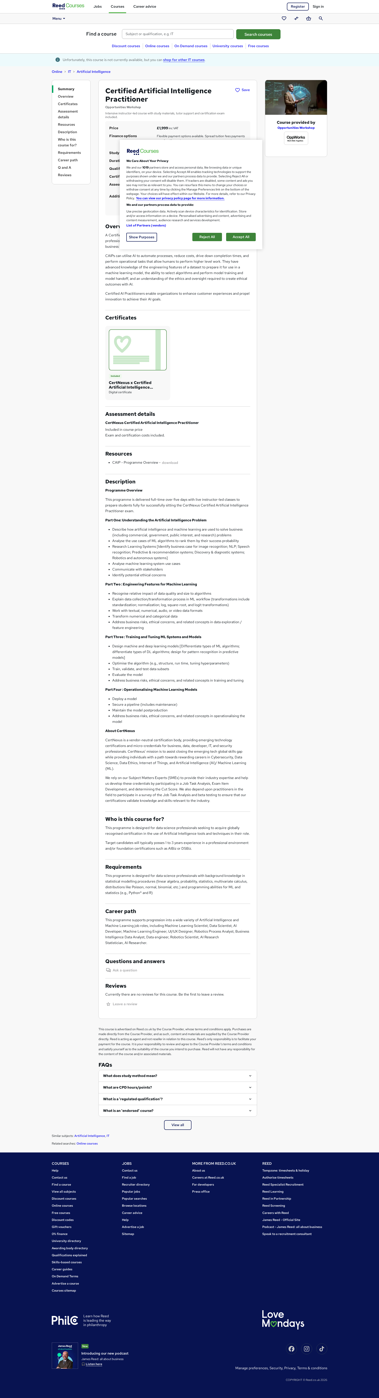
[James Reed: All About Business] (65, 1355)
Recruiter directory (136, 1184)
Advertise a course (65, 1283)
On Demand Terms (65, 1276)
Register (298, 6)
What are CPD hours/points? (127, 1087)
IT (69, 71)
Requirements (69, 152)
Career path (68, 160)
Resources (66, 124)
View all (178, 1125)
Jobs (97, 6)
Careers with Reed (275, 1213)
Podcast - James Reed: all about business (292, 1227)
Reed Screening (273, 1206)
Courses (117, 6)
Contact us (59, 1177)
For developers (203, 1184)
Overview (65, 96)
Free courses (258, 46)
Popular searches (134, 1199)
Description (67, 132)
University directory (66, 1241)
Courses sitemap (64, 1290)
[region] (191, 194)
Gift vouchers (62, 1227)
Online (57, 71)
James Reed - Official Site (281, 1220)
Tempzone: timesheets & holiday (285, 1170)
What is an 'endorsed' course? (128, 1110)
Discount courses (126, 46)
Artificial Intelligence (94, 71)
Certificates (68, 104)
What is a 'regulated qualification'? (133, 1099)
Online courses (157, 46)
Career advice (144, 6)
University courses (228, 46)
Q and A (64, 167)
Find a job (129, 1177)
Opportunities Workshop (296, 128)
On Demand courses (190, 46)
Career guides (62, 1269)
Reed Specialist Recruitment (283, 1184)
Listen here (94, 1364)
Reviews (65, 175)
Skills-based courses (67, 1262)
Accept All (241, 237)
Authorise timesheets (277, 1177)
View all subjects (64, 1191)
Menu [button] (56, 18)
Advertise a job (133, 1227)
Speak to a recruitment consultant (287, 1234)
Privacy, (290, 1368)
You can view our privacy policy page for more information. (180, 198)
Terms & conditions (312, 1368)
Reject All (207, 237)
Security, (277, 1368)
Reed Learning (273, 1191)
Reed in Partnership (276, 1199)
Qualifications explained (69, 1255)
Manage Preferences (251, 1368)
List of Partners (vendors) (146, 225)
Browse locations (134, 1206)
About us (198, 1170)
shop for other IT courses (184, 59)
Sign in (318, 6)
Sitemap (128, 1234)
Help (55, 1170)
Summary (66, 89)
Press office (201, 1191)
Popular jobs (131, 1191)
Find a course (101, 34)
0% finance (60, 1234)
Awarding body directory (70, 1248)
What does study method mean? (130, 1075)
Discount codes (63, 1220)
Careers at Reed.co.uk (208, 1177)
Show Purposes (141, 237)
